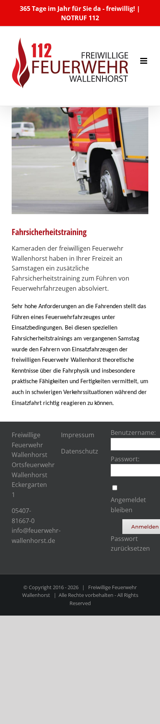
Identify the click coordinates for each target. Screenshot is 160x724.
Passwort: (125, 459)
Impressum (77, 435)
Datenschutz (79, 451)
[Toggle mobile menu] (144, 61)
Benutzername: (133, 432)
